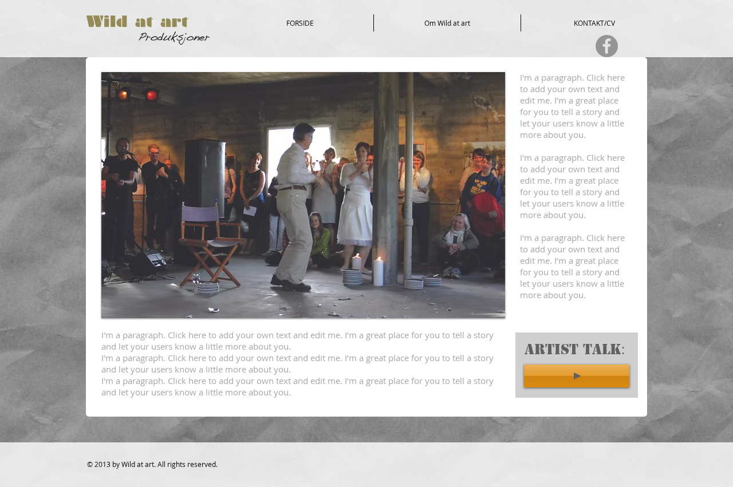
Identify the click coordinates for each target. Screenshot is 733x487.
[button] (303, 195)
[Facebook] (607, 46)
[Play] (576, 376)
